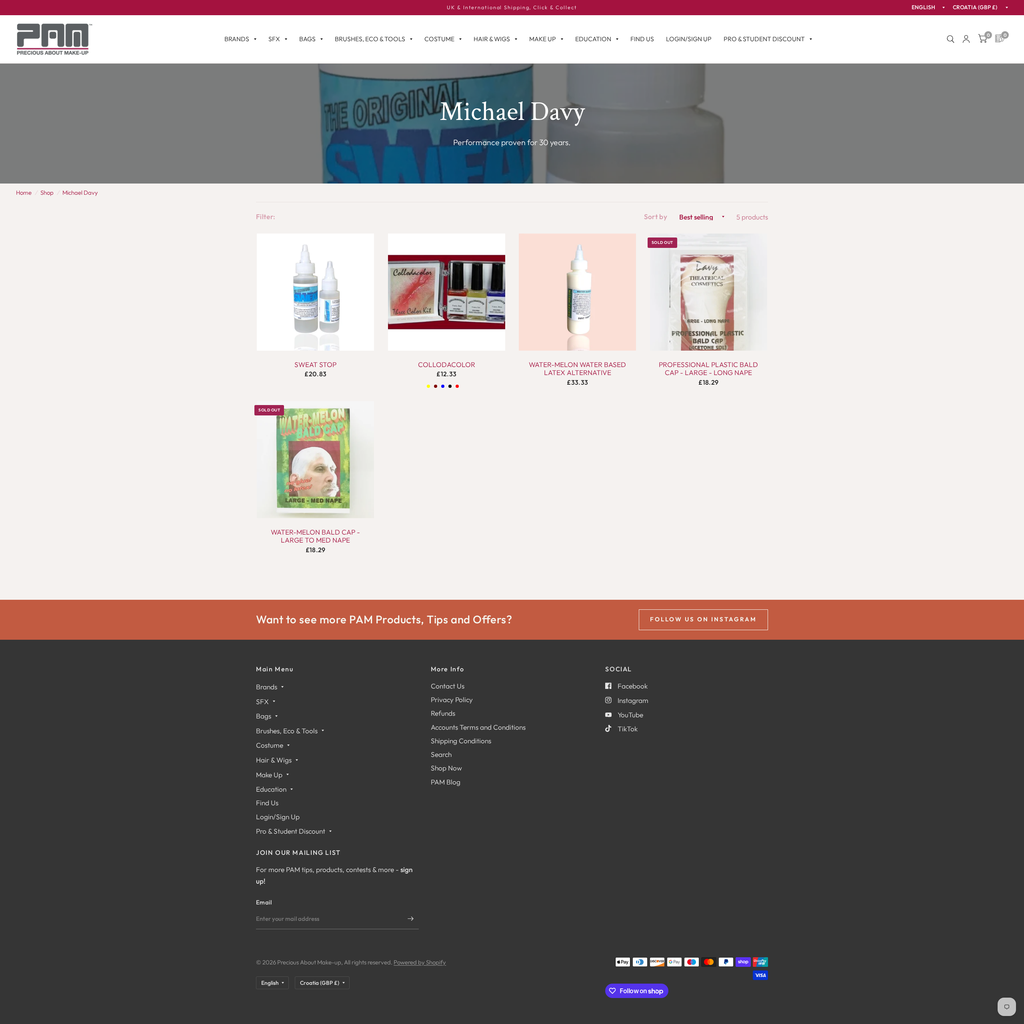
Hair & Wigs (492, 39)
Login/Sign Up (689, 39)
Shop (47, 192)
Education (593, 39)
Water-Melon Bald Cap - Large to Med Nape (315, 536)
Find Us (642, 39)
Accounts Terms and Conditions (478, 727)
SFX (274, 39)
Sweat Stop (315, 365)
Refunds (443, 713)
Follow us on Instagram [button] (703, 619)
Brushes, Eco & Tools (370, 39)
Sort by (655, 216)
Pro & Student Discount (764, 39)
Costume (439, 39)
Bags (307, 39)
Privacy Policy (452, 699)
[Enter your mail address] (411, 918)
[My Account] (966, 39)
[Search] (950, 39)
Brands (236, 39)
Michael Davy (80, 192)
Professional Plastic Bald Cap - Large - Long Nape (708, 369)
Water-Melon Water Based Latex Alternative (577, 369)
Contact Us (447, 686)
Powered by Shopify (420, 962)
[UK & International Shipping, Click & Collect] (512, 7)
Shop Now (446, 768)
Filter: (265, 216)
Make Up (542, 39)
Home (24, 192)
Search (441, 754)
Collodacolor (446, 365)
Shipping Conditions (461, 741)
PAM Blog (445, 782)
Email (264, 902)
